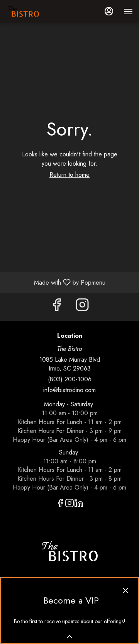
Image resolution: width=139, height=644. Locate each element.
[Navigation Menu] (128, 11)
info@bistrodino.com (69, 390)
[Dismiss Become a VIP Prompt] (125, 590)
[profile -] (109, 11)
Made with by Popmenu (55, 282)
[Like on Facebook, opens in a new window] (57, 307)
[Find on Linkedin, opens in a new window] (78, 504)
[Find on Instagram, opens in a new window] (82, 307)
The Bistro (69, 551)
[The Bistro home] (41, 11)
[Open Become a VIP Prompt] (69, 636)
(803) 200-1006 (70, 379)
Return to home (69, 174)
